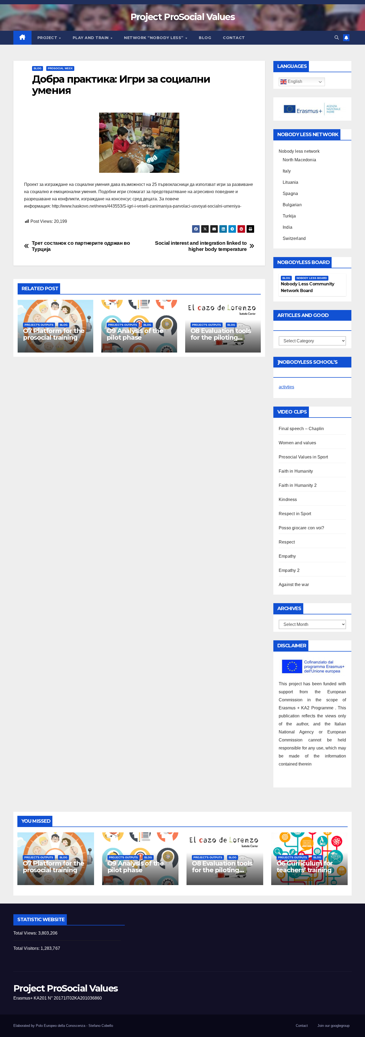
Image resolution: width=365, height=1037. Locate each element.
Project (48, 37)
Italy (287, 171)
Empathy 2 (289, 570)
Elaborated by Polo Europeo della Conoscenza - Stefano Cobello (63, 1026)
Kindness (288, 499)
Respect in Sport (295, 513)
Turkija (289, 216)
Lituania (290, 182)
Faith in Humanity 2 (298, 485)
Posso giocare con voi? (301, 528)
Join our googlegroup (333, 1026)
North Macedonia (299, 160)
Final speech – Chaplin (301, 428)
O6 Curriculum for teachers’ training (305, 866)
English (294, 81)
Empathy (287, 556)
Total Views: (25, 933)
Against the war (294, 584)
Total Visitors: (27, 948)
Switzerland (294, 238)
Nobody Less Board (312, 278)
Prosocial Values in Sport (303, 457)
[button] (337, 37)
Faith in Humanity (296, 471)
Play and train (91, 37)
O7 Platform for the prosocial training (53, 334)
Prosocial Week (60, 68)
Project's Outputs (39, 324)
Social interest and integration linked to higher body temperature (201, 246)
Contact (234, 37)
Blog (205, 37)
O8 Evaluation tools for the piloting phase (221, 337)
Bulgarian (292, 204)
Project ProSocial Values (182, 16)
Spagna (290, 193)
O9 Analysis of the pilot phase (135, 334)
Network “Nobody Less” (154, 37)
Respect (287, 542)
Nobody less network (299, 151)
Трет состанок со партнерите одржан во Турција (81, 246)
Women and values (297, 443)
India (287, 227)
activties (286, 387)
